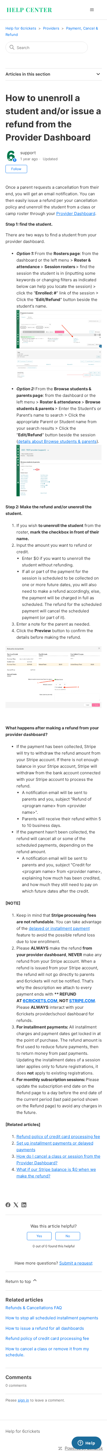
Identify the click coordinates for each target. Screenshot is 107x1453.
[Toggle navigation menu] (92, 9)
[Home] (29, 10)
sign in (23, 1400)
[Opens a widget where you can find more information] (86, 1443)
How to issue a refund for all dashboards (44, 1328)
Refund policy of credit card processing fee (58, 1136)
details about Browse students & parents (57, 441)
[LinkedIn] (23, 1204)
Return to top (18, 1281)
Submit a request (75, 1263)
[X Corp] (15, 1204)
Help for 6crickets (20, 28)
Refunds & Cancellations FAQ (33, 1307)
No (68, 1236)
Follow (16, 169)
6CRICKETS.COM (40, 1000)
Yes (39, 1236)
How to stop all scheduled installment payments (51, 1317)
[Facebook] (7, 1204)
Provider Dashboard (75, 213)
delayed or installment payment (59, 928)
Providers (51, 28)
